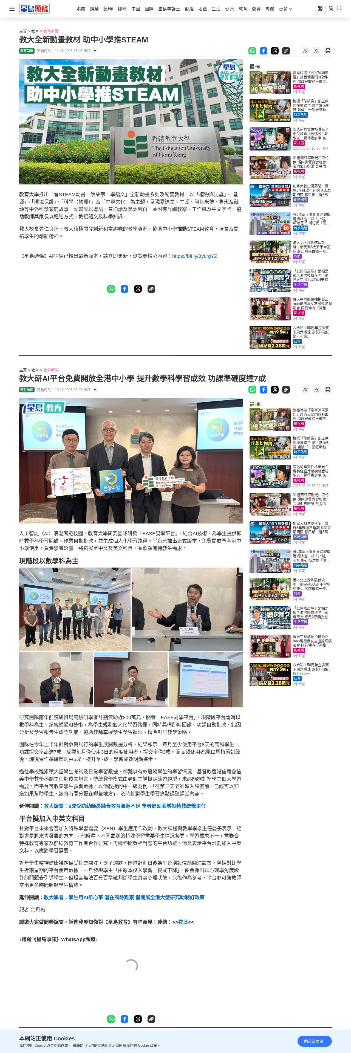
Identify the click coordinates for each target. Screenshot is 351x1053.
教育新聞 (51, 31)
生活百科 (300, 285)
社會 (297, 341)
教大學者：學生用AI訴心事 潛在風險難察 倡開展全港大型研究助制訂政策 (124, 897)
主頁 (23, 31)
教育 (35, 31)
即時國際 (300, 199)
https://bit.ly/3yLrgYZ (194, 256)
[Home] (34, 8)
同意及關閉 (313, 1041)
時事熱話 (300, 115)
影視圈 (299, 86)
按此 (183, 922)
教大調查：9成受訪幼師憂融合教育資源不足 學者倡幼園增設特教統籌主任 (125, 806)
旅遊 (297, 256)
